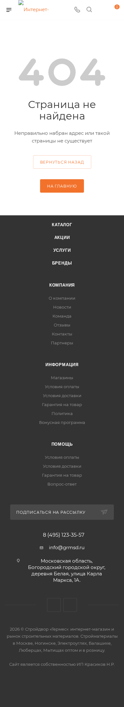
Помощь (62, 444)
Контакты (62, 333)
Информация (62, 364)
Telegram (70, 605)
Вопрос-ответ (62, 484)
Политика (62, 413)
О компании (62, 298)
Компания (62, 285)
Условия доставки (62, 395)
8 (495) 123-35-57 (63, 535)
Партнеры (62, 342)
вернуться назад (62, 162)
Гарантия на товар (62, 404)
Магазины (62, 377)
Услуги (62, 250)
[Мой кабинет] (101, 10)
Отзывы (62, 324)
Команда (62, 316)
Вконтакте (54, 605)
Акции (62, 237)
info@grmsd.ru (67, 547)
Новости (62, 307)
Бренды (62, 263)
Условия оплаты (62, 386)
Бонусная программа (62, 422)
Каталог (62, 224)
